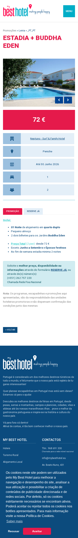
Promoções (9, 30)
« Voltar (10, 329)
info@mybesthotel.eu (54, 458)
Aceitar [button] (37, 531)
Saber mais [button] (14, 521)
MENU (69, 11)
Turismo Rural (10, 455)
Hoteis (6, 448)
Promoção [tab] (12, 211)
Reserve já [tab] (33, 211)
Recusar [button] (13, 531)
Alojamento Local (12, 462)
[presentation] (59, 100)
